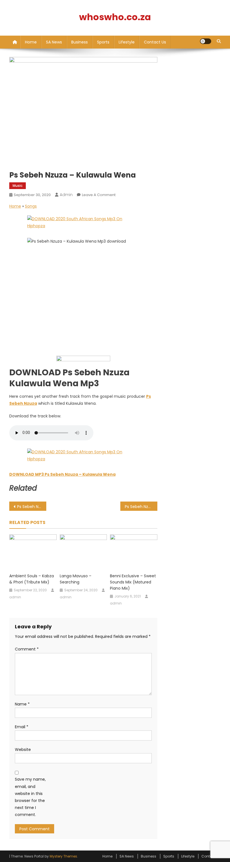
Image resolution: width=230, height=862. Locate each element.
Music (17, 185)
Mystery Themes (63, 856)
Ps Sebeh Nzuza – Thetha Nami (141, 506)
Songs (31, 206)
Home (31, 42)
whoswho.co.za (115, 17)
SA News (54, 42)
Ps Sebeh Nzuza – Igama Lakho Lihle (31, 506)
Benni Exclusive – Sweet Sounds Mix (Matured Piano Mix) (133, 582)
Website (23, 749)
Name (22, 704)
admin (66, 194)
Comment (27, 649)
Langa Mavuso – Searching (75, 579)
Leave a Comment (99, 194)
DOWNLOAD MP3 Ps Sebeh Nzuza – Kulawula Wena (62, 474)
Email (21, 727)
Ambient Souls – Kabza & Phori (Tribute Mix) (31, 579)
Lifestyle (127, 42)
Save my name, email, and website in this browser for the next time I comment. (30, 796)
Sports (103, 42)
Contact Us (155, 42)
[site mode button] (205, 41)
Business (79, 42)
